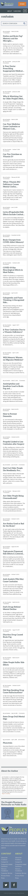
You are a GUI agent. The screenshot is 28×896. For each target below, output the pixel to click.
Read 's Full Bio (6, 793)
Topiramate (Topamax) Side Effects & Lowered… (13, 552)
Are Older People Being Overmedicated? (13, 497)
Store (22, 4)
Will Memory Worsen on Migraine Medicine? (13, 358)
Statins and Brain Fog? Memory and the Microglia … (13, 38)
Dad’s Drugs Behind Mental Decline (11, 608)
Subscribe (17, 11)
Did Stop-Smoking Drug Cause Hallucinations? (13, 691)
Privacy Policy (5, 875)
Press (3, 878)
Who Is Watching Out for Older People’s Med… (13, 97)
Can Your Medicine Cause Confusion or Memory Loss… (11, 126)
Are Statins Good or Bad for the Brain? (13, 524)
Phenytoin (7, 743)
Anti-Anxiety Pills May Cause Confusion (13, 580)
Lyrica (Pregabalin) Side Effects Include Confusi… (13, 213)
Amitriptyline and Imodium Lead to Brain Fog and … (13, 386)
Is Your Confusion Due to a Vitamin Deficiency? (14, 330)
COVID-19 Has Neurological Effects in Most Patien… (13, 269)
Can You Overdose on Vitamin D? (12, 155)
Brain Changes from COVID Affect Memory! (13, 241)
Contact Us (4, 862)
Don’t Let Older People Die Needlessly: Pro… (13, 469)
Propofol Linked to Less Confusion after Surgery (13, 442)
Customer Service (6, 873)
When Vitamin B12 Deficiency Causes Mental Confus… (11, 184)
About (9, 11)
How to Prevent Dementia (10, 415)
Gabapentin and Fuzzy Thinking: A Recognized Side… (13, 300)
